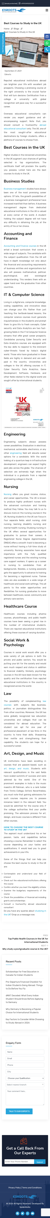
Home (6, 28)
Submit (40, 1162)
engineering (16, 453)
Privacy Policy (14, 1188)
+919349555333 (27, 3)
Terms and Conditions (32, 1188)
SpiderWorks (25, 1207)
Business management (15, 189)
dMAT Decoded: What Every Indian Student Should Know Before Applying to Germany (24, 998)
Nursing (7, 494)
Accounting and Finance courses (20, 246)
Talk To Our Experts (19, 1111)
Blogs (16, 28)
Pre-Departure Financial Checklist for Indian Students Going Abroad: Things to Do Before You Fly (24, 985)
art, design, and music (16, 768)
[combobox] (25, 1085)
